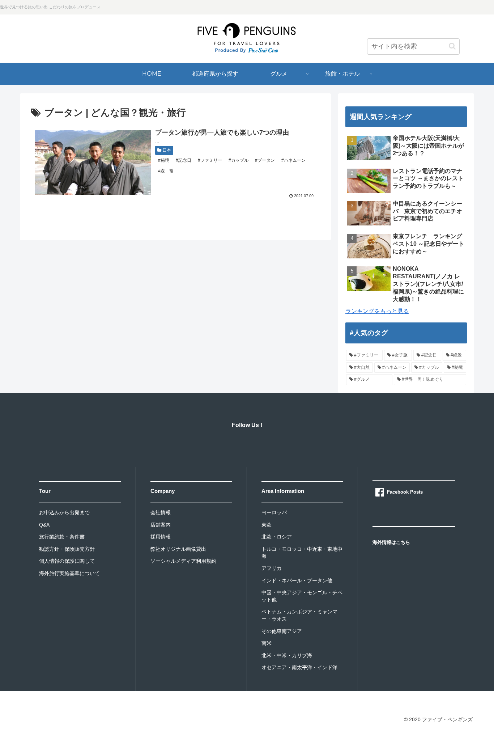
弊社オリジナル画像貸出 (178, 549)
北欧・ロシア (276, 537)
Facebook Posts (405, 492)
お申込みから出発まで (64, 512)
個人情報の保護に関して (67, 561)
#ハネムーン (293, 160)
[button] (452, 46)
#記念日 (183, 160)
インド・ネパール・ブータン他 (296, 580)
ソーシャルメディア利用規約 (183, 561)
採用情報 (160, 537)
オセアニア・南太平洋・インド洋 (299, 667)
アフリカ (271, 568)
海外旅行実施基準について (69, 573)
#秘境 (163, 160)
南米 (266, 643)
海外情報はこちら (391, 542)
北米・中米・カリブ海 (286, 655)
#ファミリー (209, 160)
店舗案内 (160, 525)
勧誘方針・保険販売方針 (67, 549)
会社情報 (160, 512)
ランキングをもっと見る (377, 311)
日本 (166, 150)
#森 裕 (165, 170)
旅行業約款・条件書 (62, 537)
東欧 (266, 525)
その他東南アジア (281, 631)
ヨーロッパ (274, 512)
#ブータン (264, 160)
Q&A (44, 525)
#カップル (237, 160)
